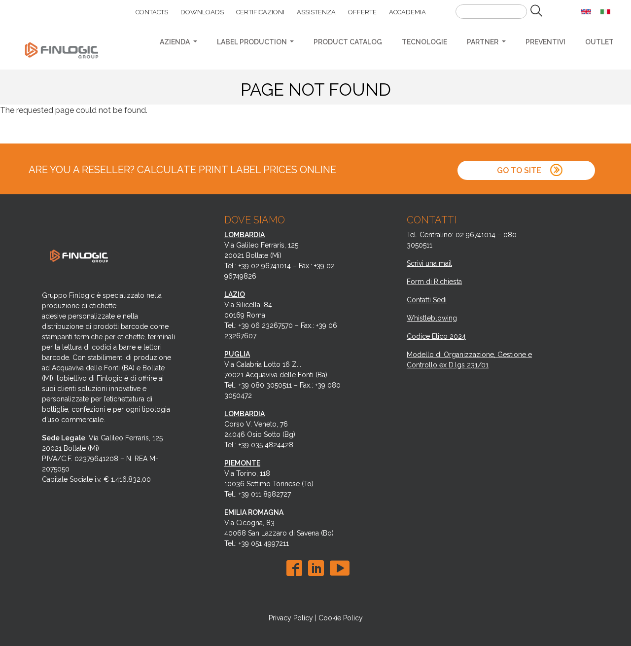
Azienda (175, 42)
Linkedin (318, 568)
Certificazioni (260, 12)
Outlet (599, 42)
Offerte (362, 12)
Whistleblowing (432, 318)
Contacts (152, 12)
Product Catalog (348, 42)
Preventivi (545, 42)
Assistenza (316, 12)
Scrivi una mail (429, 263)
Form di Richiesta (434, 282)
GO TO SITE (520, 170)
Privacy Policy (291, 618)
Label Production (252, 42)
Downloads (202, 12)
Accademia (407, 12)
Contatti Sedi (427, 300)
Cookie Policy (340, 618)
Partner (483, 42)
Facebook (296, 568)
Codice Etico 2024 (436, 336)
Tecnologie (424, 42)
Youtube (340, 568)
